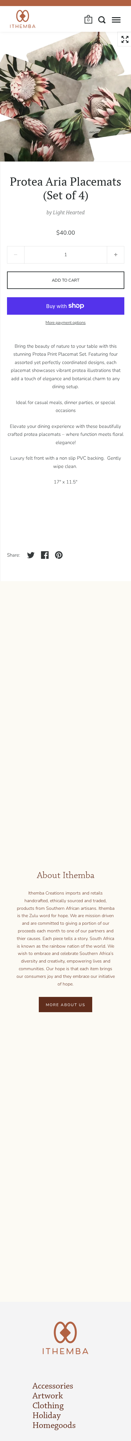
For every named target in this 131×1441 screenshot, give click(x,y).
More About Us (65, 1004)
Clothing (48, 1406)
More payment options (65, 323)
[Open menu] (116, 19)
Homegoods (54, 1425)
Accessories (52, 1386)
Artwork (47, 1396)
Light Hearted (69, 212)
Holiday (46, 1415)
